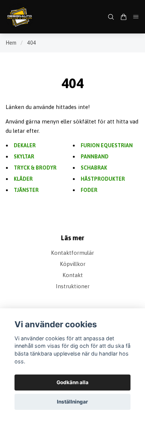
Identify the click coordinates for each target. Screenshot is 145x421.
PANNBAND (95, 157)
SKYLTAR (24, 157)
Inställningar (72, 402)
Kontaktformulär (72, 253)
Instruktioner (73, 286)
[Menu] (136, 16)
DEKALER (25, 145)
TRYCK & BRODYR (35, 168)
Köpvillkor (73, 264)
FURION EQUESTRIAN (107, 145)
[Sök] (110, 16)
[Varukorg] (123, 16)
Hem (11, 43)
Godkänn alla (72, 382)
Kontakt (72, 275)
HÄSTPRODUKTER (103, 179)
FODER (89, 190)
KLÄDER (23, 179)
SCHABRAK (94, 168)
